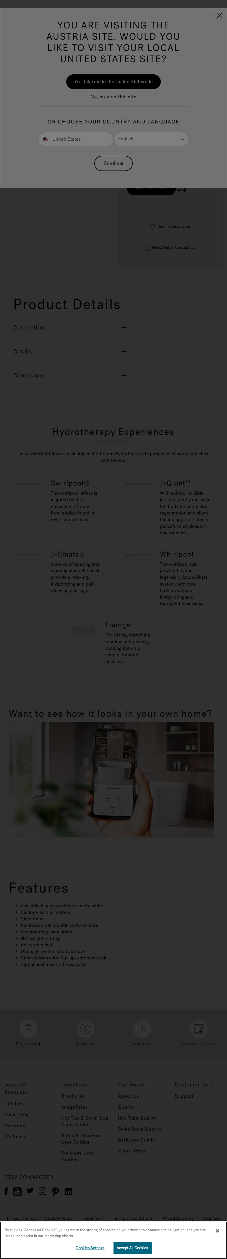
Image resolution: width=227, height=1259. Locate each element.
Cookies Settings (90, 1247)
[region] (113, 1240)
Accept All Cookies (132, 1247)
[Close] (217, 1230)
